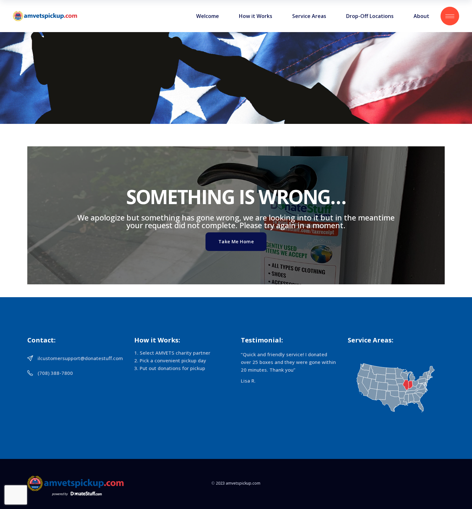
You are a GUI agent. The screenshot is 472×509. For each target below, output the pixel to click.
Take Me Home (236, 241)
